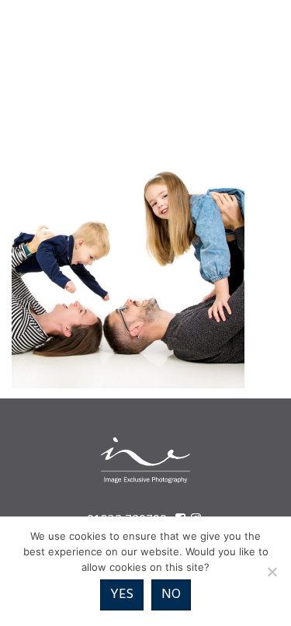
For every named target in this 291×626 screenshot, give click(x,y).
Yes (121, 594)
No (171, 594)
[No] (271, 571)
